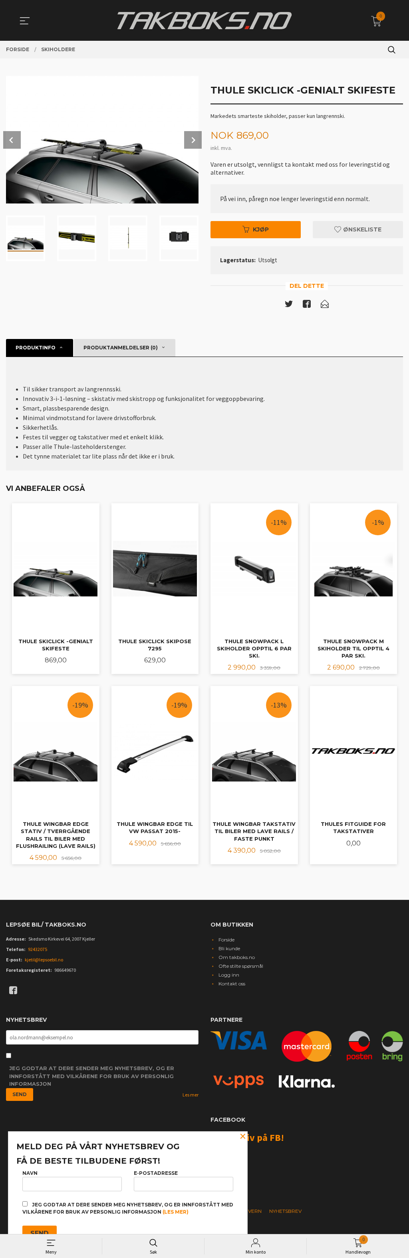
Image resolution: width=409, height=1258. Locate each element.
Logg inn (228, 975)
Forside (226, 940)
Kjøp (261, 229)
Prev (12, 140)
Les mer (191, 1095)
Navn (30, 1173)
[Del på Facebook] (307, 305)
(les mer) (176, 1212)
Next (193, 140)
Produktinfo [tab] (36, 348)
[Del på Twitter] (289, 305)
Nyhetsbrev (285, 1211)
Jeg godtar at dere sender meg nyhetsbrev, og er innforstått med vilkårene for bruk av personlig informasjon (91, 1076)
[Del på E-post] (325, 305)
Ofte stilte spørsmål (240, 966)
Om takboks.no (236, 957)
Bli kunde (229, 948)
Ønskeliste (361, 229)
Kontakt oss (231, 984)
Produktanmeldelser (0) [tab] (120, 348)
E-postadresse (156, 1173)
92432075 (37, 949)
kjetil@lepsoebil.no (44, 960)
